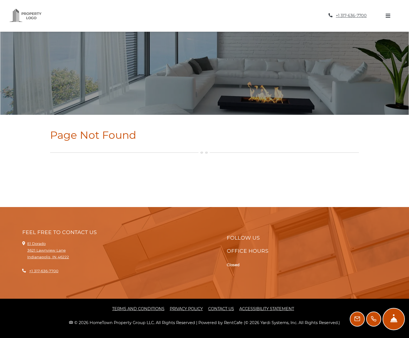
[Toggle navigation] (388, 22)
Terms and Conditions (138, 322)
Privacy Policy (186, 322)
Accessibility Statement (266, 322)
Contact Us (221, 322)
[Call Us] (373, 319)
